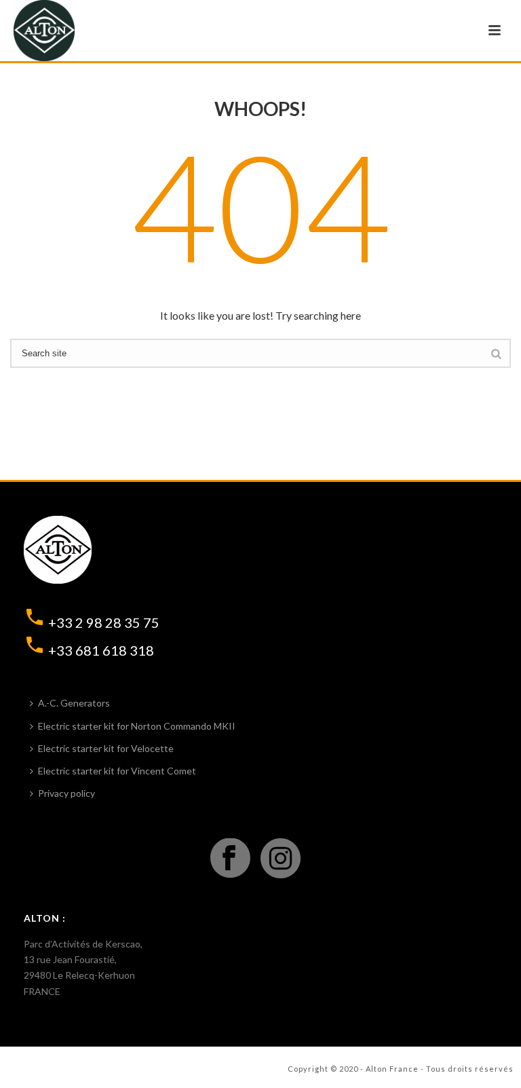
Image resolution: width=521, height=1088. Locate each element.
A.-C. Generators (74, 703)
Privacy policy (66, 793)
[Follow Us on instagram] (280, 859)
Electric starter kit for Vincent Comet (117, 770)
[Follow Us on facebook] (230, 859)
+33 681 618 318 (101, 650)
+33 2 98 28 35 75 (103, 622)
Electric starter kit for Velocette (106, 748)
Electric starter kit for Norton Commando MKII (136, 726)
